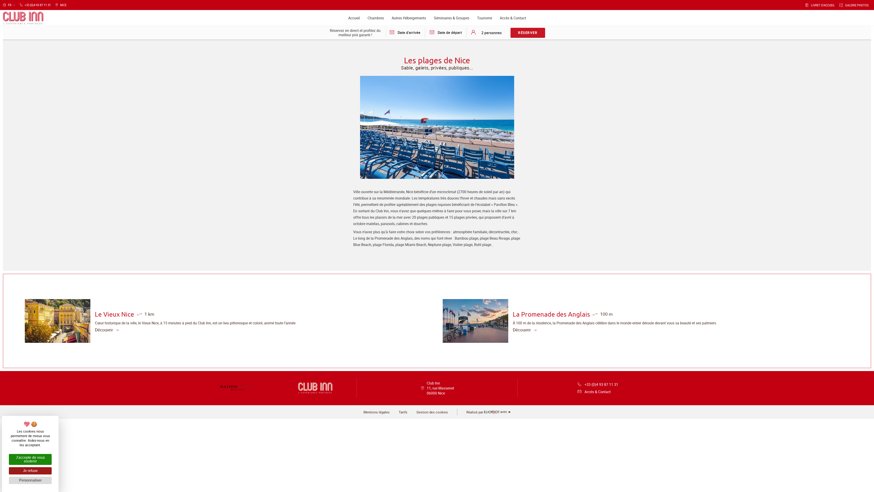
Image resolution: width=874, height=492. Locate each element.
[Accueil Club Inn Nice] (23, 18)
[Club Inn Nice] (237, 388)
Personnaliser (30, 480)
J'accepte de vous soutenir (30, 459)
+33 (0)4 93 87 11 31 (601, 384)
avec (488, 412)
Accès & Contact (597, 391)
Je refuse (30, 471)
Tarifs (403, 412)
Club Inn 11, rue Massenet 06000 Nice (440, 388)
